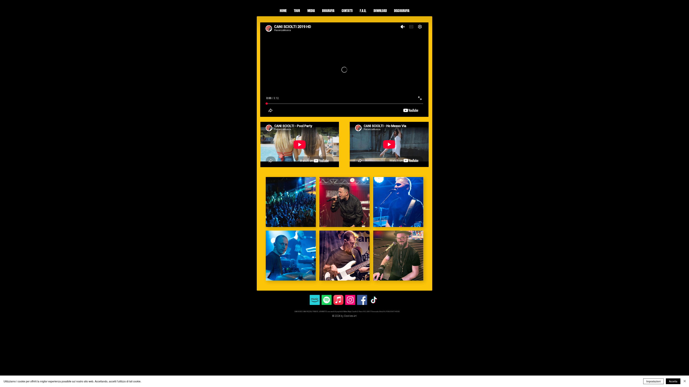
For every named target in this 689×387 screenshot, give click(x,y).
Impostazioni (653, 381)
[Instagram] (350, 300)
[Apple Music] (338, 300)
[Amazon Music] (315, 300)
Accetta (673, 381)
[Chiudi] (685, 381)
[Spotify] (327, 300)
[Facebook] (362, 300)
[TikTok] (374, 300)
